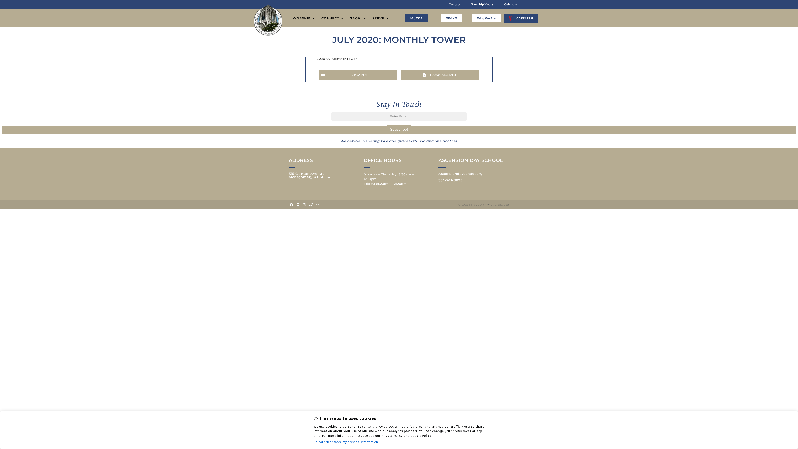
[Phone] (311, 204)
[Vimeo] (298, 204)
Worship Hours (482, 4)
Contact (454, 4)
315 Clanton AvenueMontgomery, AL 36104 (310, 175)
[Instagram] (304, 204)
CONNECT (330, 18)
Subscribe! (399, 129)
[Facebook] (291, 204)
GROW (356, 18)
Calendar (510, 4)
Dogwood (502, 204)
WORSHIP (302, 18)
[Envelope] (317, 204)
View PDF (359, 75)
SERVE (378, 18)
